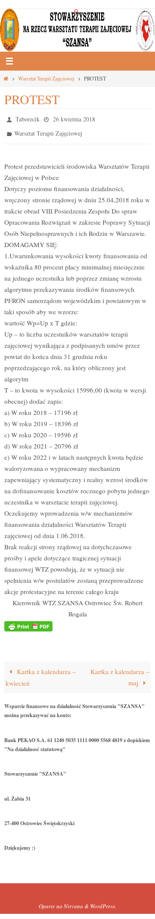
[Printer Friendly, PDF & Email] (28, 621)
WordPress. (103, 902)
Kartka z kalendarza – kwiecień (40, 673)
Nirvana (73, 902)
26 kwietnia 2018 (74, 118)
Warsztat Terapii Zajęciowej (46, 78)
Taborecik (28, 118)
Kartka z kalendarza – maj (119, 673)
